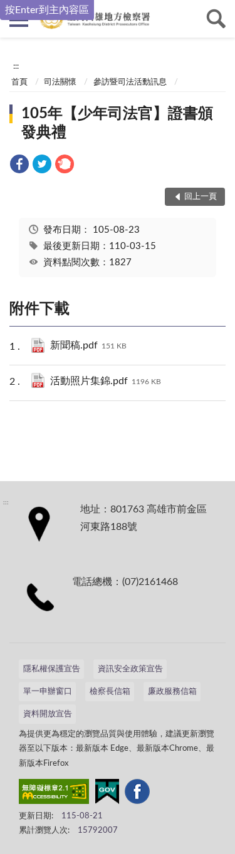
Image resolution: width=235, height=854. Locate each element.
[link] (19, 166)
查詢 (216, 19)
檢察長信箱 (110, 692)
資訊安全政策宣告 (130, 669)
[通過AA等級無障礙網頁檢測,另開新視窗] (54, 794)
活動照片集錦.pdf (105, 381)
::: (16, 66)
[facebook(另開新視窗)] (137, 794)
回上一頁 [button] (200, 197)
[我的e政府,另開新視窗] (107, 794)
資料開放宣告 (47, 714)
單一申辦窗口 (47, 692)
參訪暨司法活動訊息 (130, 82)
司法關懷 (60, 82)
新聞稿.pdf (88, 345)
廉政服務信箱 (172, 692)
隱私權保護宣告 (51, 669)
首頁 (19, 82)
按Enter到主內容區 (47, 10)
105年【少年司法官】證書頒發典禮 (117, 123)
